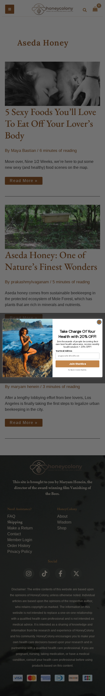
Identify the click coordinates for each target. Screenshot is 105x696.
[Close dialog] (99, 322)
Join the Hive (77, 364)
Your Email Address (64, 351)
